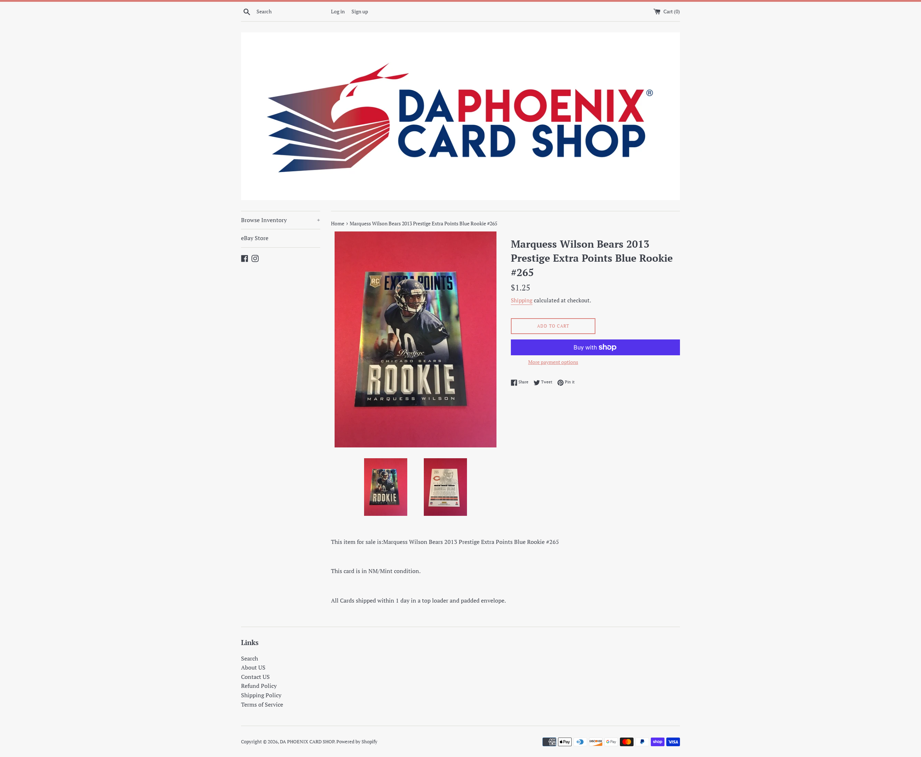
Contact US (255, 677)
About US (253, 667)
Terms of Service (262, 704)
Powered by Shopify (356, 742)
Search (249, 658)
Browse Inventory (280, 220)
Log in (338, 11)
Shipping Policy (261, 695)
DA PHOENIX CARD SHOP (307, 742)
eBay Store (254, 238)
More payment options (553, 362)
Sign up (359, 11)
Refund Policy (259, 686)
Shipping (521, 300)
